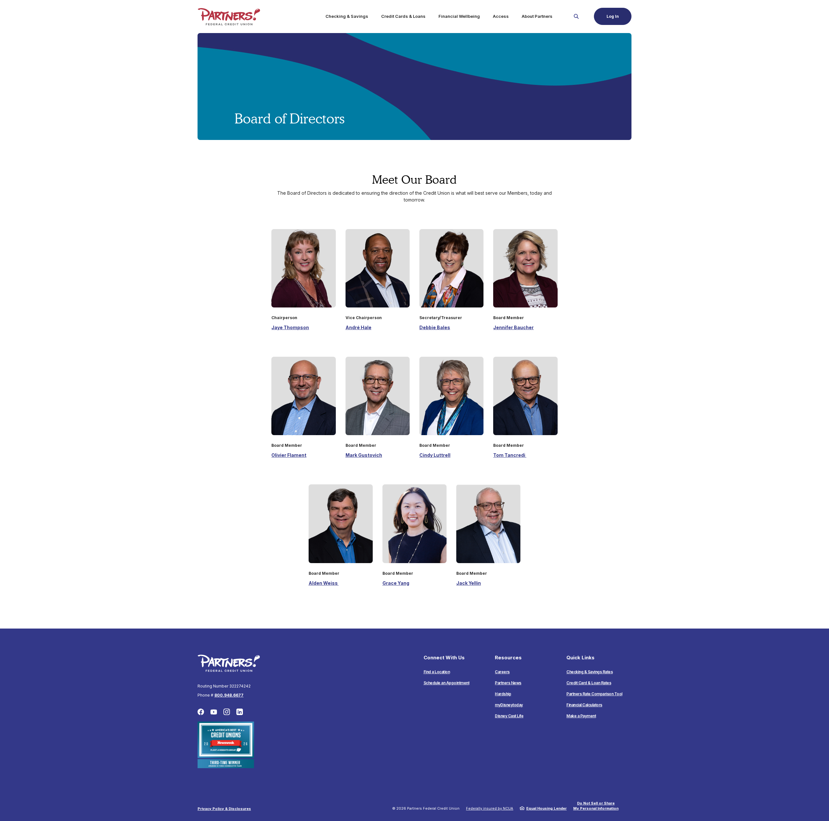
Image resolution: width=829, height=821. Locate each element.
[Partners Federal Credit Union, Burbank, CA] (229, 16)
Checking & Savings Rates (589, 671)
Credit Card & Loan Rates (588, 682)
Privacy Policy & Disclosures (224, 808)
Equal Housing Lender (546, 808)
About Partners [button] (537, 16)
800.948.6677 (229, 695)
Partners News (508, 682)
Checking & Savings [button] (346, 16)
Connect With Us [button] (444, 657)
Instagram (226, 712)
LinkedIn (239, 712)
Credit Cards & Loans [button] (403, 16)
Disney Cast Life (509, 716)
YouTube (213, 712)
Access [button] (501, 16)
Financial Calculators (584, 704)
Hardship (503, 693)
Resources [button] (508, 657)
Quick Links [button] (580, 657)
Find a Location (437, 671)
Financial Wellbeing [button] (459, 16)
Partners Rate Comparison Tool (594, 693)
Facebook (201, 712)
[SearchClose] (576, 16)
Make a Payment (581, 715)
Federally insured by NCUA (489, 808)
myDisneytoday (509, 705)
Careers (502, 671)
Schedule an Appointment (447, 682)
